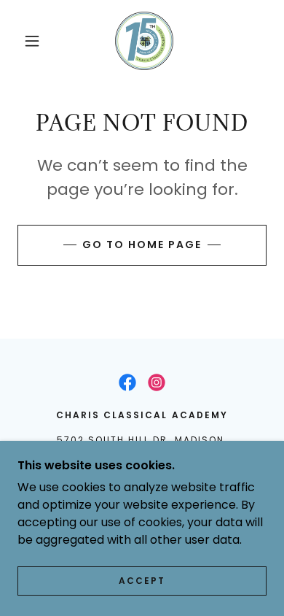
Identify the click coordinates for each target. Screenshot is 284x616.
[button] (32, 40)
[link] (144, 41)
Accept (142, 580)
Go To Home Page (142, 244)
